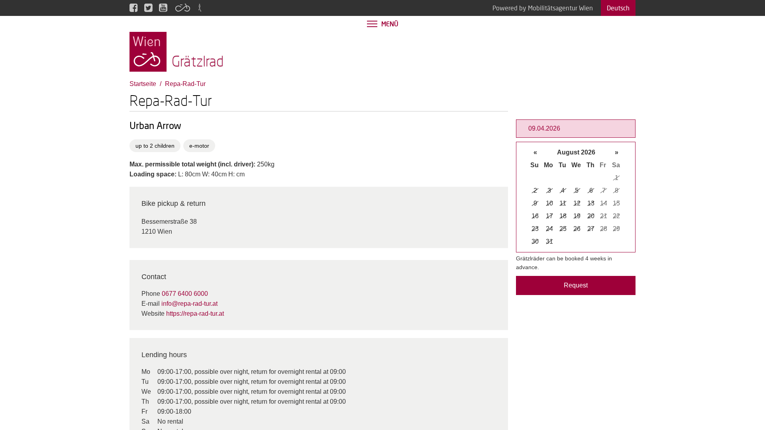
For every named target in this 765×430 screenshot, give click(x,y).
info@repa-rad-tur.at (189, 303)
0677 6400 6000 (185, 293)
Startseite (142, 83)
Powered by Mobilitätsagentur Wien (542, 8)
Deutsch (618, 8)
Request (576, 285)
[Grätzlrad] (148, 51)
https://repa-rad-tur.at (195, 313)
